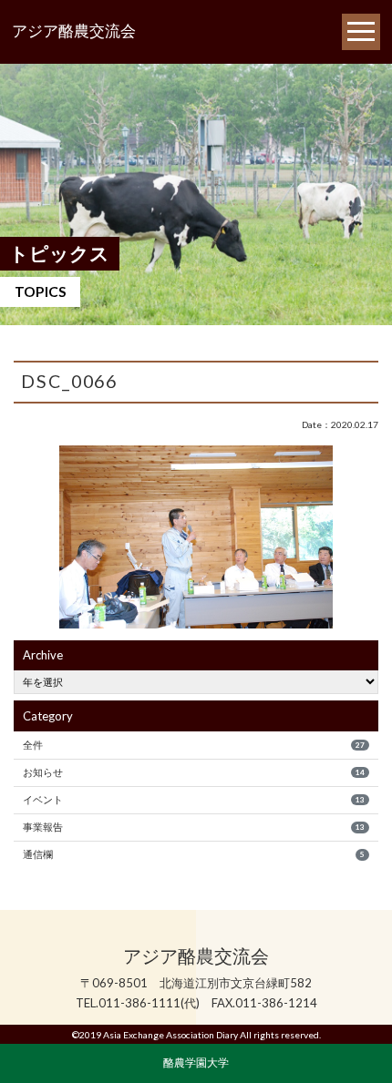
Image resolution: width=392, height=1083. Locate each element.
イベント (193, 799)
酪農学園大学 (196, 1062)
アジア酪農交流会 (74, 31)
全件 (193, 745)
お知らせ (193, 772)
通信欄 (193, 854)
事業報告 (193, 827)
